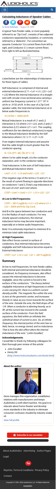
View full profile (11, 420)
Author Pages (44, 450)
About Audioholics (12, 450)
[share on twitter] (13, 22)
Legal (6, 456)
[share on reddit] (27, 22)
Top (28, 463)
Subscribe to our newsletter (30, 435)
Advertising (29, 450)
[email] (34, 22)
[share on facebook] (6, 22)
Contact (8, 476)
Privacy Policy (42, 470)
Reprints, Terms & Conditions (18, 470)
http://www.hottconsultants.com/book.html (30, 355)
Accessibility (27, 486)
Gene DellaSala (11, 27)
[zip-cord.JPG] (28, 64)
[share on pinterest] (20, 22)
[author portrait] (28, 381)
